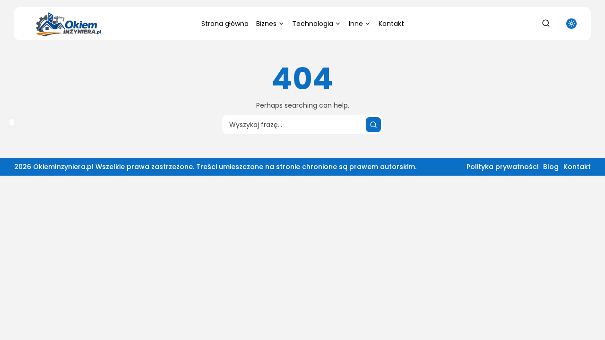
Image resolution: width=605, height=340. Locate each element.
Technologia (312, 23)
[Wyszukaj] (373, 124)
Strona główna (225, 23)
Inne (356, 23)
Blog (551, 166)
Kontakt (391, 23)
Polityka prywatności (502, 166)
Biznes (266, 23)
